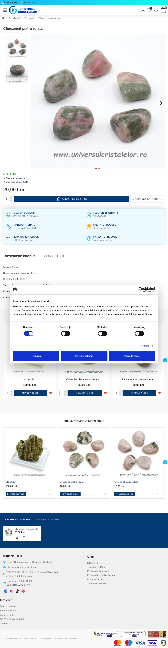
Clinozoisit (29, 18)
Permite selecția (84, 356)
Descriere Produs (20, 256)
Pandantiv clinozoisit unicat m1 (138, 379)
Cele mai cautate (47, 519)
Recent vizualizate (17, 519)
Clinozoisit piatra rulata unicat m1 (84, 379)
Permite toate (132, 356)
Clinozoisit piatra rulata (72, 482)
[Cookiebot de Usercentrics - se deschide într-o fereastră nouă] (141, 289)
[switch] (65, 333)
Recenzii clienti (52, 256)
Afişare (145, 345)
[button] (34, 103)
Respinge (36, 356)
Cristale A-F (14, 18)
